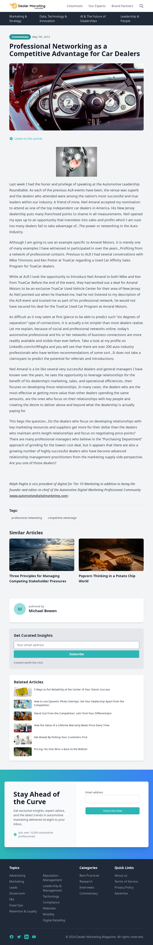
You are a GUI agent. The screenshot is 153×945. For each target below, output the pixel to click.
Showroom (17, 893)
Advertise (121, 893)
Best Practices (89, 875)
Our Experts (97, 6)
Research (86, 881)
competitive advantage (62, 518)
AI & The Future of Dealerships (93, 18)
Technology (51, 896)
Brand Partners (122, 6)
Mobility (48, 914)
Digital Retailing (54, 920)
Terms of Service (126, 881)
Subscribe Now (112, 811)
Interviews (86, 887)
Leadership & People (130, 18)
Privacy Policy (124, 887)
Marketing (16, 881)
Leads (13, 887)
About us (121, 875)
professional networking (27, 518)
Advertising (17, 875)
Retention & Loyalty (23, 911)
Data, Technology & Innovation (53, 18)
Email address (94, 792)
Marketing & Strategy (18, 18)
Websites (49, 908)
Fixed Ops (16, 905)
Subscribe (76, 654)
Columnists (75, 6)
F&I (11, 899)
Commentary (88, 893)
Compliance (51, 902)
